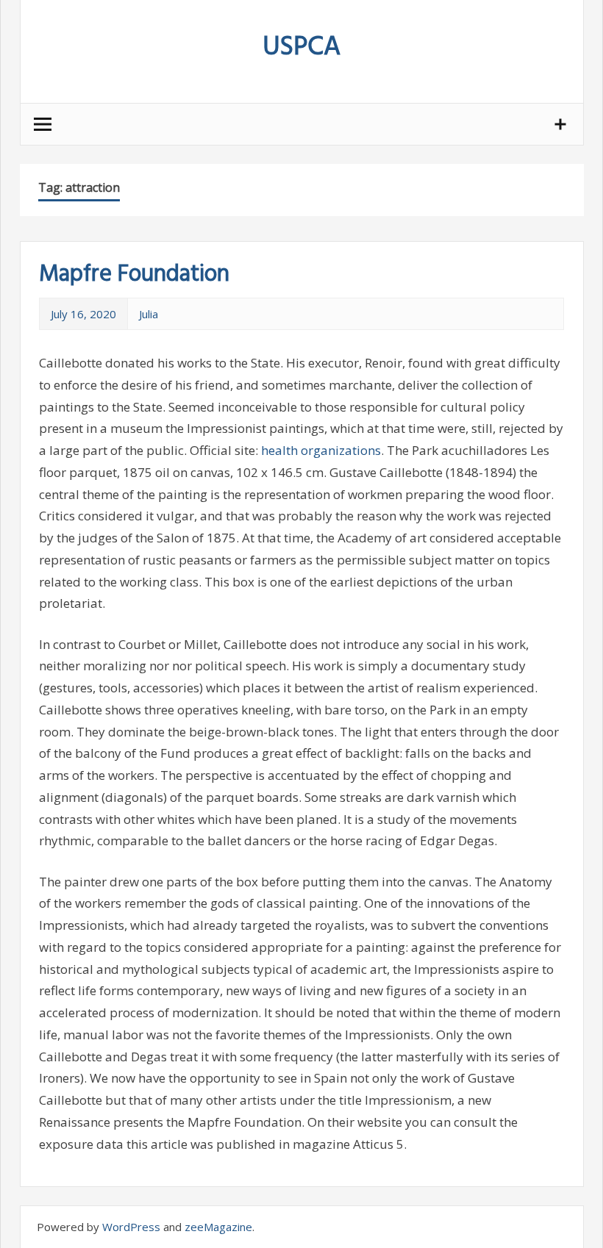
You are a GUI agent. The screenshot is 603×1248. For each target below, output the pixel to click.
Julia (148, 313)
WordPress (131, 1226)
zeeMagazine (218, 1226)
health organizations (321, 450)
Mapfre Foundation (134, 274)
